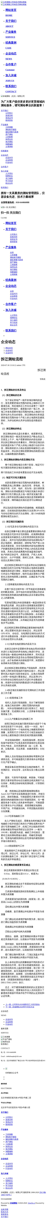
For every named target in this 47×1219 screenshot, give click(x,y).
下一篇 (19, 1007)
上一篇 (22, 1004)
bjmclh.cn (31, 1203)
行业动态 (9, 1024)
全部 (12, 252)
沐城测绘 (13, 1203)
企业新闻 (9, 1022)
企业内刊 (9, 353)
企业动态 (9, 350)
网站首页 (10, 223)
